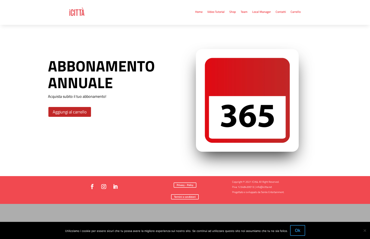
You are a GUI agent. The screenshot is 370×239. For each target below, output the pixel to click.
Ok (297, 230)
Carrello (296, 11)
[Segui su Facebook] (92, 186)
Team (244, 11)
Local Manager (261, 11)
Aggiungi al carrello (70, 111)
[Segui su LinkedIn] (115, 186)
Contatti (281, 11)
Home (199, 11)
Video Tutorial (216, 11)
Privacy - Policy (185, 185)
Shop (232, 11)
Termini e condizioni (185, 197)
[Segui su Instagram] (104, 186)
